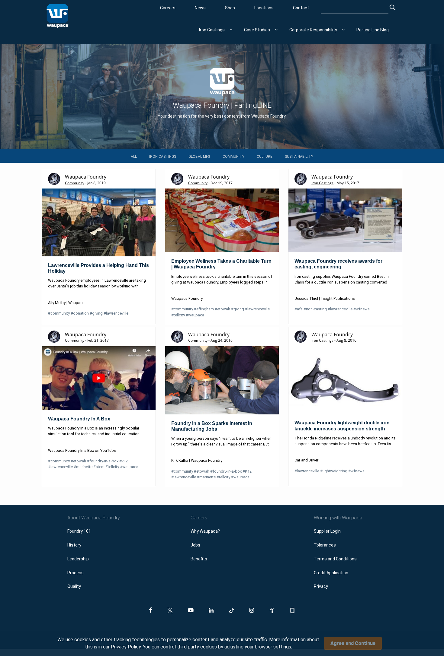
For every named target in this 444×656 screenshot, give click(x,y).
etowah (222, 309)
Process (75, 572)
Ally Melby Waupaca (66, 302)
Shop (230, 7)
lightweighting (333, 471)
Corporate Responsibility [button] (313, 29)
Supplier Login (327, 531)
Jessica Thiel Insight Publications (324, 298)
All (134, 156)
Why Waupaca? (205, 531)
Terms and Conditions (335, 558)
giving (96, 313)
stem (99, 466)
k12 (123, 461)
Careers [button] (199, 518)
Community (233, 156)
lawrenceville (116, 313)
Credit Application (331, 572)
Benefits (199, 558)
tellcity (178, 315)
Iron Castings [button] (212, 29)
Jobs (195, 545)
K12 (247, 471)
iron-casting (315, 309)
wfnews (361, 309)
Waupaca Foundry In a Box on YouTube (82, 450)
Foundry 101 (79, 531)
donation (80, 313)
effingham (204, 309)
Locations (264, 7)
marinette (83, 466)
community (59, 313)
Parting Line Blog (372, 29)
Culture (264, 156)
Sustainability (299, 156)
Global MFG (199, 156)
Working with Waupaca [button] (338, 518)
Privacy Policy (126, 647)
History (74, 545)
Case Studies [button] (257, 29)
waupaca (195, 315)
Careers (167, 7)
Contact (301, 7)
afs (298, 309)
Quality (74, 586)
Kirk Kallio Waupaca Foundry (196, 460)
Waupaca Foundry (187, 298)
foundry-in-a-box (102, 461)
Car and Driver (306, 460)
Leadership (78, 558)
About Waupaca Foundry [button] (93, 518)
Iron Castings (162, 156)
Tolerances (325, 545)
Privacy (321, 586)
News (200, 7)
